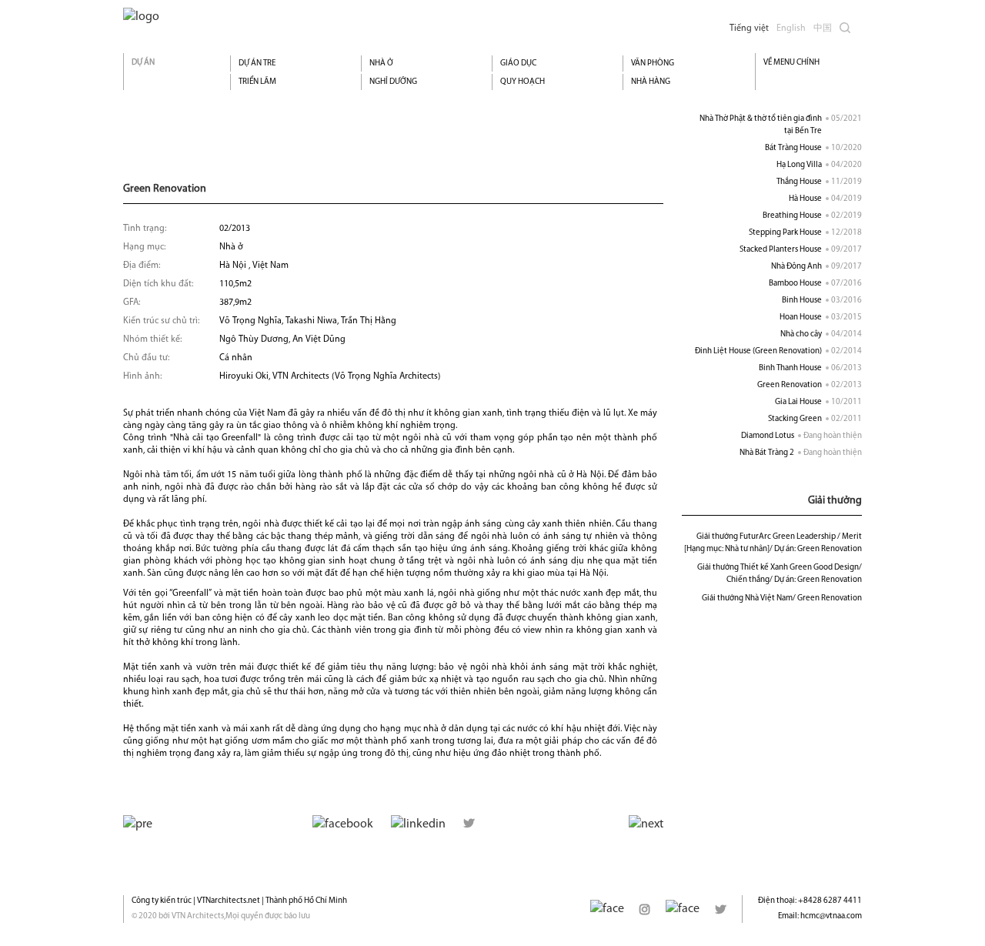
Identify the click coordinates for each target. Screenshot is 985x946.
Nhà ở (381, 63)
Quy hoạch (522, 82)
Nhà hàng (650, 82)
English (791, 28)
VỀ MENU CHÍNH (791, 62)
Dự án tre (257, 63)
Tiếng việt (749, 28)
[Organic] (141, 17)
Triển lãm (257, 82)
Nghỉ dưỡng (393, 82)
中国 (822, 28)
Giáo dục (518, 63)
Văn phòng (652, 63)
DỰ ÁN (143, 62)
